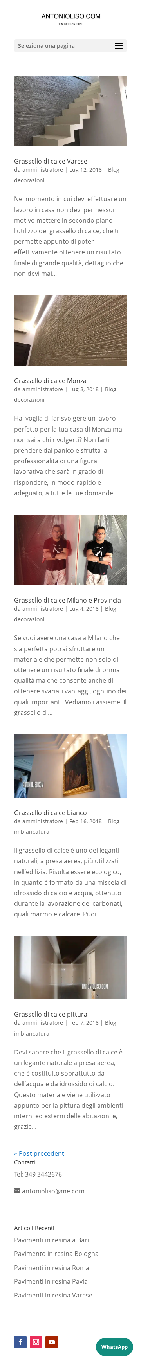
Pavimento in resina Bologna (56, 1253)
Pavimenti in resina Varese (53, 1295)
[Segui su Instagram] (36, 1342)
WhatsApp (114, 1346)
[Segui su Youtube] (51, 1342)
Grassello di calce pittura (50, 1014)
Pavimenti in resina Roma (51, 1267)
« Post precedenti (40, 1153)
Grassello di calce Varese (50, 161)
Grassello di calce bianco (50, 812)
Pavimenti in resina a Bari (51, 1240)
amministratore (42, 169)
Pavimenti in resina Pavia (51, 1281)
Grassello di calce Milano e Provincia (67, 600)
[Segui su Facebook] (20, 1342)
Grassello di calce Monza (50, 380)
